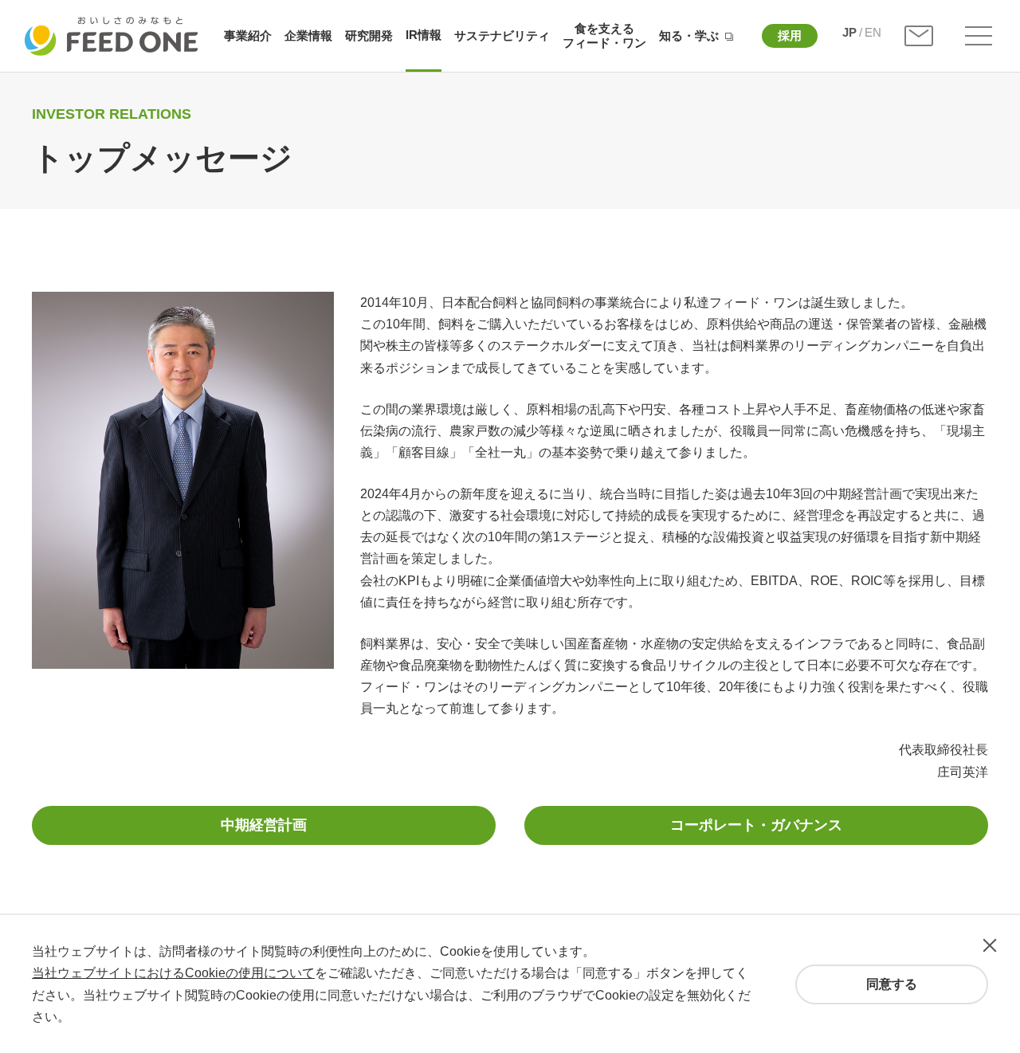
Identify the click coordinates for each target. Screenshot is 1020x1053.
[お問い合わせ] (919, 36)
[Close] (989, 945)
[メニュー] (978, 36)
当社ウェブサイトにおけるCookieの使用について (173, 973)
